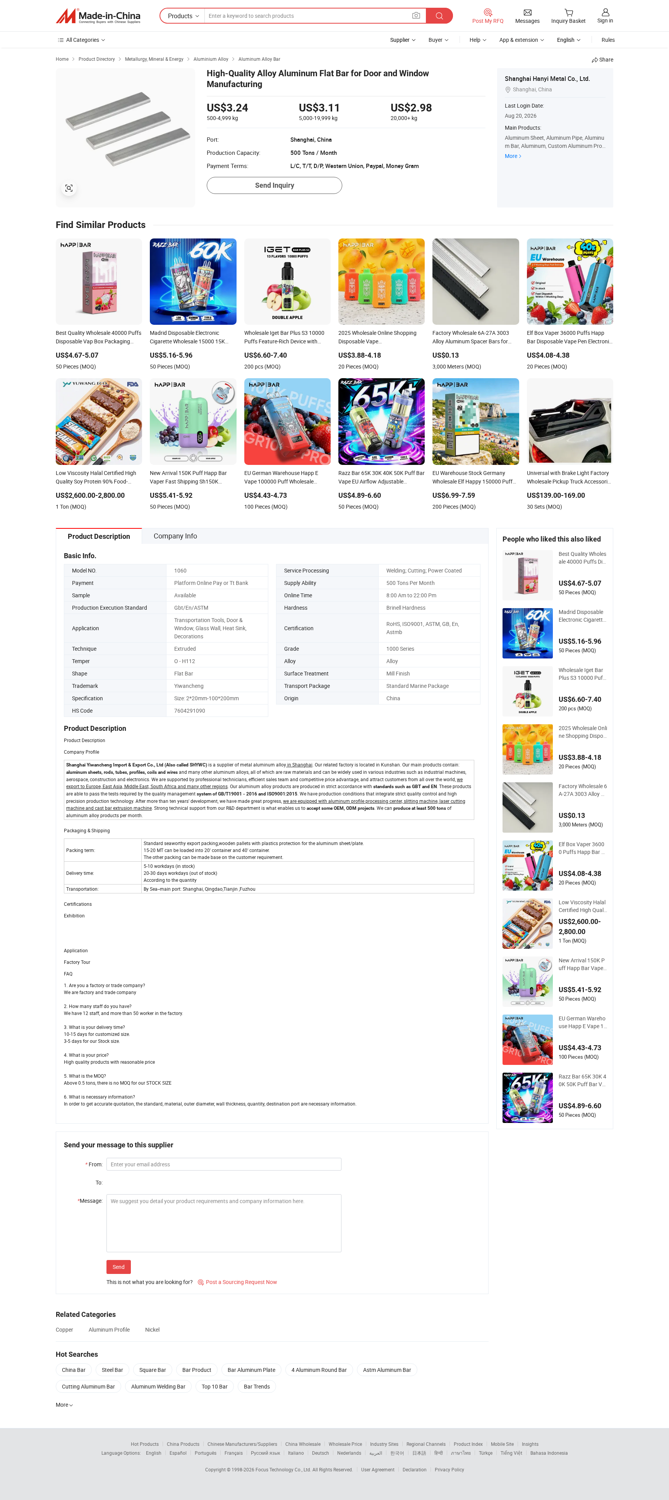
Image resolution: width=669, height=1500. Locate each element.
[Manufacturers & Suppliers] (98, 16)
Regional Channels (426, 1444)
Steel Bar (112, 1369)
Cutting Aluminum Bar (88, 1386)
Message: (90, 1200)
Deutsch (320, 1453)
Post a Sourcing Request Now (237, 1282)
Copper (64, 1329)
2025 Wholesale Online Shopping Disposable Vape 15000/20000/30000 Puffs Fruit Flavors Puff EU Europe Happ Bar (583, 732)
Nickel (152, 1329)
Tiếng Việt (511, 1453)
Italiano (296, 1453)
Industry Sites (384, 1444)
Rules (608, 39)
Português (205, 1453)
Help (475, 39)
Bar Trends (257, 1386)
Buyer (436, 39)
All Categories (82, 39)
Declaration (415, 1469)
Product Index (468, 1444)
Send (119, 1266)
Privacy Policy (449, 1469)
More (511, 155)
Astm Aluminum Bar (387, 1369)
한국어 (397, 1453)
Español (178, 1453)
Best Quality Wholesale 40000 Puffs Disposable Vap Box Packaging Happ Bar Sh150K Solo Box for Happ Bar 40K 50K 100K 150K (583, 558)
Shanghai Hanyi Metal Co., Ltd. (547, 78)
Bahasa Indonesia (549, 1453)
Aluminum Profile (109, 1329)
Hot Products (145, 1444)
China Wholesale (303, 1444)
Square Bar (152, 1369)
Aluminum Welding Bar (158, 1386)
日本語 (419, 1453)
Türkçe (485, 1453)
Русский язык (265, 1453)
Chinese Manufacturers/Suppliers (242, 1444)
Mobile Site (502, 1444)
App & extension (518, 39)
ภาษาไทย (461, 1453)
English (153, 1453)
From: (94, 1164)
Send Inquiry (274, 185)
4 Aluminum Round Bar (319, 1369)
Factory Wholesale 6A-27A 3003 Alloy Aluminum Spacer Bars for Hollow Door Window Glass (583, 790)
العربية (375, 1453)
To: (99, 1182)
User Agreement (378, 1469)
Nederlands (349, 1453)
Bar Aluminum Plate (251, 1369)
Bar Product (196, 1369)
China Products (183, 1444)
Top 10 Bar (215, 1386)
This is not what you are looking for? (149, 1282)
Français (234, 1453)
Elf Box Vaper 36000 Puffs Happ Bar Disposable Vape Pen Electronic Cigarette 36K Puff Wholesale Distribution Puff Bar (582, 848)
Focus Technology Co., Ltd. (284, 1469)
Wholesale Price (345, 1444)
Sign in (605, 20)
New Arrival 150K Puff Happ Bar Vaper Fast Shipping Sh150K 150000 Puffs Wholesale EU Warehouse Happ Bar (582, 964)
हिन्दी (438, 1453)
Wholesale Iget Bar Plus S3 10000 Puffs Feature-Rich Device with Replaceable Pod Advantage (583, 674)
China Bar (74, 1369)
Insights (530, 1444)
